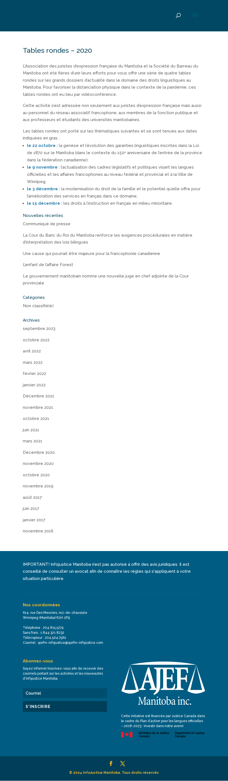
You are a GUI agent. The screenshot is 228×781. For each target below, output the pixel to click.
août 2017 (32, 497)
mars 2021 (32, 441)
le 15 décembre (43, 203)
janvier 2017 (34, 519)
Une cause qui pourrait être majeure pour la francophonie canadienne (91, 253)
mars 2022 (33, 362)
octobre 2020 (36, 474)
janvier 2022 (34, 384)
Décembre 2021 (38, 396)
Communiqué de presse (46, 223)
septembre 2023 (39, 328)
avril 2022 (32, 351)
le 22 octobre (41, 145)
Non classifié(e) (38, 305)
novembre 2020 (38, 463)
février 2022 (34, 373)
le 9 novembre (42, 167)
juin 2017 (31, 508)
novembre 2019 (38, 486)
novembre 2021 (38, 407)
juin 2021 (31, 429)
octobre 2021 (36, 418)
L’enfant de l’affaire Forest (48, 264)
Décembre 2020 (39, 452)
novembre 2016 (38, 531)
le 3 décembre (42, 188)
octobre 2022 (36, 339)
